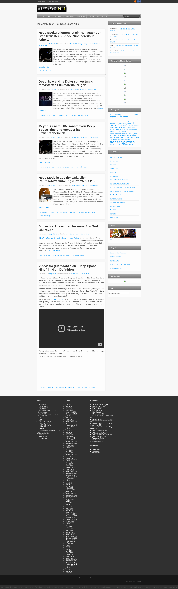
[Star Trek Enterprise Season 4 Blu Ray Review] (125, 103)
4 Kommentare (84, 274)
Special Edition (122, 127)
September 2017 (71, 458)
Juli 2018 (68, 447)
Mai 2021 (69, 406)
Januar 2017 (70, 469)
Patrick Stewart (132, 121)
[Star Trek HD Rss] (135, 1)
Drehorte (113, 165)
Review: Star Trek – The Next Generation (122, 187)
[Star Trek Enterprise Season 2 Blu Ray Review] (125, 95)
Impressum (101, 16)
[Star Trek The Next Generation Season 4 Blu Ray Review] (125, 77)
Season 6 (50, 387)
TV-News (113, 213)
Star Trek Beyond (130, 133)
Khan (116, 119)
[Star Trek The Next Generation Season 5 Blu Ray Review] (125, 80)
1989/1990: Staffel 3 (45, 425)
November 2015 (71, 495)
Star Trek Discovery (117, 136)
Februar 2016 (70, 490)
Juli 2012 (68, 568)
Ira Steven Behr (63, 115)
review (113, 123)
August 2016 (70, 479)
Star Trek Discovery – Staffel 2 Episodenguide (48, 411)
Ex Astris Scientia (115, 257)
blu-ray (42, 387)
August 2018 (70, 445)
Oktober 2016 (70, 475)
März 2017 (69, 466)
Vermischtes (114, 217)
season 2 (114, 125)
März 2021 (69, 410)
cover (136, 115)
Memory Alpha (114, 260)
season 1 (129, 123)
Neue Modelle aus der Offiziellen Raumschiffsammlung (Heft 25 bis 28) (67, 179)
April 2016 (69, 486)
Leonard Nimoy (134, 119)
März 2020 (69, 418)
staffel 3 (134, 127)
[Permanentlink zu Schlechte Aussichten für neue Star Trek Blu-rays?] (59, 238)
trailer (131, 144)
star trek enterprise (130, 135)
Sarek (123, 123)
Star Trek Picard (115, 206)
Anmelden (96, 450)
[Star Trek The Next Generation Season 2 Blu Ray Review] (125, 69)
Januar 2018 (70, 453)
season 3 (123, 125)
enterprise (124, 117)
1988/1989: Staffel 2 (45, 423)
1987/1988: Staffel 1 (45, 421)
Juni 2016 (69, 482)
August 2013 (70, 544)
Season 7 (114, 127)
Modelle (72, 212)
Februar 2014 (70, 532)
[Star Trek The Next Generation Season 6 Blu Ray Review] (125, 84)
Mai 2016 (69, 484)
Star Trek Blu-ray (45, 255)
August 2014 (70, 521)
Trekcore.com (58, 299)
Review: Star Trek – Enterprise (119, 183)
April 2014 (69, 529)
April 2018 (69, 451)
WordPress (96, 451)
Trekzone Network (115, 268)
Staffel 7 (118, 129)
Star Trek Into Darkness (117, 202)
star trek (123, 129)
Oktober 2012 (70, 562)
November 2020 (71, 414)
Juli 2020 (68, 416)
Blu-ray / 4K (81, 16)
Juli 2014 (68, 523)
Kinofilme (69, 16)
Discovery (59, 16)
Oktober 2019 (70, 423)
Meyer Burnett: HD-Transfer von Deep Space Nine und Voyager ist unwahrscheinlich (67, 129)
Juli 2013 (68, 545)
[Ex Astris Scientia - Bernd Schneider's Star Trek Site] (111, 239)
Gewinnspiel (114, 168)
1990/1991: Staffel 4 (45, 427)
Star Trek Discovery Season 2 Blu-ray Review (124, 35)
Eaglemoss (43, 212)
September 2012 (71, 564)
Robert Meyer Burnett (47, 167)
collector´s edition (129, 115)
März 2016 (69, 488)
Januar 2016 (70, 492)
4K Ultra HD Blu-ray (76, 44)
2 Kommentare (93, 185)
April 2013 (69, 551)
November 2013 (71, 538)
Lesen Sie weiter (45, 67)
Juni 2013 (69, 547)
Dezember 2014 (71, 514)
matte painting (123, 121)
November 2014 (71, 516)
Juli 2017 (68, 460)
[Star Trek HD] (52, 8)
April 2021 (69, 408)
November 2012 (71, 560)
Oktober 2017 (70, 457)
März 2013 (69, 553)
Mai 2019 (69, 432)
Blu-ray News (87, 44)
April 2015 (69, 507)
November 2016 (71, 473)
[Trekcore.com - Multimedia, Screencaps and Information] (123, 233)
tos (127, 144)
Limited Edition (114, 121)
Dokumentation (45, 115)
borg (123, 115)
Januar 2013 (70, 557)
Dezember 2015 (71, 494)
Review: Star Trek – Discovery (119, 180)
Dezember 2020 (71, 412)
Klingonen (120, 119)
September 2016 (71, 477)
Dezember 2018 (71, 442)
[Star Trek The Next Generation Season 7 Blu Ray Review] (125, 88)
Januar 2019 (70, 440)
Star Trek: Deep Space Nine (48, 71)
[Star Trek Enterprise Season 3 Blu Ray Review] (125, 99)
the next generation (122, 141)
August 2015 (70, 499)
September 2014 (71, 520)
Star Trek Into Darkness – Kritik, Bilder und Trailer (49, 431)
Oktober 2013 (70, 540)
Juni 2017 (69, 462)
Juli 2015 (68, 501)
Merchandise (76, 185)
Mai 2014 (69, 527)
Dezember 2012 (71, 558)
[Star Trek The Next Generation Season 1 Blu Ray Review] (125, 65)
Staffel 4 (112, 129)
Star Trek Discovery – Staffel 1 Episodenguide (48, 415)
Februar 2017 (70, 468)
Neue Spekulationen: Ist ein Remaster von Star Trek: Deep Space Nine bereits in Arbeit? (70, 36)
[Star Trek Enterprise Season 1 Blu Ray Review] (125, 91)
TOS (43, 16)
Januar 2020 (70, 419)
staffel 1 (130, 127)
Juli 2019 (68, 429)
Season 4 (131, 125)
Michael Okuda (62, 212)
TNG (50, 16)
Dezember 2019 (71, 421)
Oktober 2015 (70, 497)
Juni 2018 (69, 449)
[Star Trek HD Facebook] (140, 1)
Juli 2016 (68, 481)
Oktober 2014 (70, 518)
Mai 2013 (69, 549)
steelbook (134, 140)
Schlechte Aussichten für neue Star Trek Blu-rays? (69, 227)
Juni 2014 (69, 525)
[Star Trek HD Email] (138, 1)
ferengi (130, 117)
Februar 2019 (70, 438)
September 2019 (71, 425)
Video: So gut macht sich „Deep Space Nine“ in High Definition (67, 267)
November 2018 (71, 444)
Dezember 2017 (71, 455)
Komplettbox (126, 119)
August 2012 (70, 566)
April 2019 (69, 434)
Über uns (91, 16)
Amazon (112, 114)
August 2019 (70, 427)
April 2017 (69, 464)
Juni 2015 (69, 503)
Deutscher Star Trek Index (118, 253)
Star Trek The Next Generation (65, 387)
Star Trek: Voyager (82, 167)
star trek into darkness (120, 137)
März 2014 (69, 531)
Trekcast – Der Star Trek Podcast (120, 264)
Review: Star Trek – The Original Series (122, 191)
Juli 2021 (68, 405)
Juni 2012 (69, 570)
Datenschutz (43, 436)
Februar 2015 (70, 510)
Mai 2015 (69, 505)
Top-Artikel (95, 44)
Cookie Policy (43, 406)
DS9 (54, 115)
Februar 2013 (70, 555)
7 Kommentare (91, 89)
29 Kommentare (94, 137)
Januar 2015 (70, 512)
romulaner (119, 123)
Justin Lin (112, 119)
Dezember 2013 (71, 536)
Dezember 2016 (71, 471)
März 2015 (69, 508)
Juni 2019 (69, 431)
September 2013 (71, 542)
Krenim (52, 212)
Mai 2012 (69, 571)
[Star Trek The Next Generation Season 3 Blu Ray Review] (125, 73)
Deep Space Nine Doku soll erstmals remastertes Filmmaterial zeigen (66, 83)
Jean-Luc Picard (135, 117)
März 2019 (69, 436)
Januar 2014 (70, 534)
